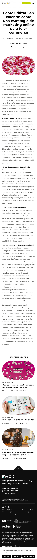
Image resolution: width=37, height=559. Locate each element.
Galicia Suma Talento (7, 514)
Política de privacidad (14, 509)
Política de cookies (27, 509)
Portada (3, 38)
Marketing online (10, 38)
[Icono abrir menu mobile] (33, 3)
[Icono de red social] (3, 507)
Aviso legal (5, 509)
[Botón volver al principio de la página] (18, 468)
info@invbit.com (8, 493)
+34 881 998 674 (26, 3)
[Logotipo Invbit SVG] (6, 3)
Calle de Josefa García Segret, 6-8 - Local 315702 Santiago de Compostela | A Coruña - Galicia (15, 500)
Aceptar (6, 556)
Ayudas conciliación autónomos (23, 514)
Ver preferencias (28, 556)
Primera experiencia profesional (19, 512)
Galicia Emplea (6, 512)
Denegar (17, 556)
